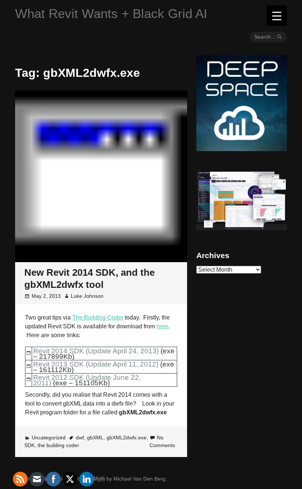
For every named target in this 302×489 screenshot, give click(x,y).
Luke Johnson (87, 296)
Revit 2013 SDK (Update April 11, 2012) (95, 364)
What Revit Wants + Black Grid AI (111, 13)
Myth (99, 479)
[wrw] (241, 227)
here (162, 326)
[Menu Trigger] (277, 16)
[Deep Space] (241, 148)
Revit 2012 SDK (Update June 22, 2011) (87, 380)
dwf (80, 437)
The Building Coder (97, 317)
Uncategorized (49, 437)
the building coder (58, 445)
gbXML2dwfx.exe (126, 437)
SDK (29, 445)
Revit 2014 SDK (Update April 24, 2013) (96, 351)
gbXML (95, 437)
